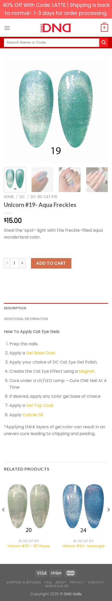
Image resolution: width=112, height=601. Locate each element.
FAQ (48, 582)
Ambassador (57, 586)
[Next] (99, 110)
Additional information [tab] (26, 319)
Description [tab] (15, 308)
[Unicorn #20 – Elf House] (28, 507)
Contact (96, 582)
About (60, 582)
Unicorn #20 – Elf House (29, 546)
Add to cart (51, 263)
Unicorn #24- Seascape (83, 546)
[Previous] (12, 110)
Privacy (77, 582)
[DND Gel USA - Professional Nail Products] (56, 28)
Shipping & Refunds (23, 582)
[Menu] (7, 27)
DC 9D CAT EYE (44, 196)
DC (22, 196)
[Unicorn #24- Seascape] (83, 507)
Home (9, 196)
